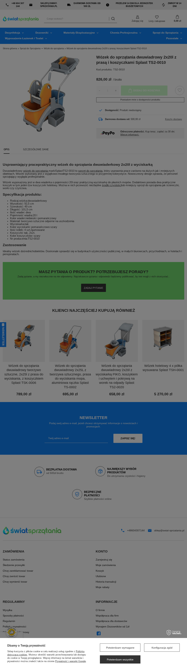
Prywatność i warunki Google (70, 661)
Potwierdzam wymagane (120, 647)
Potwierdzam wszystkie (120, 659)
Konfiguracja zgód (162, 647)
